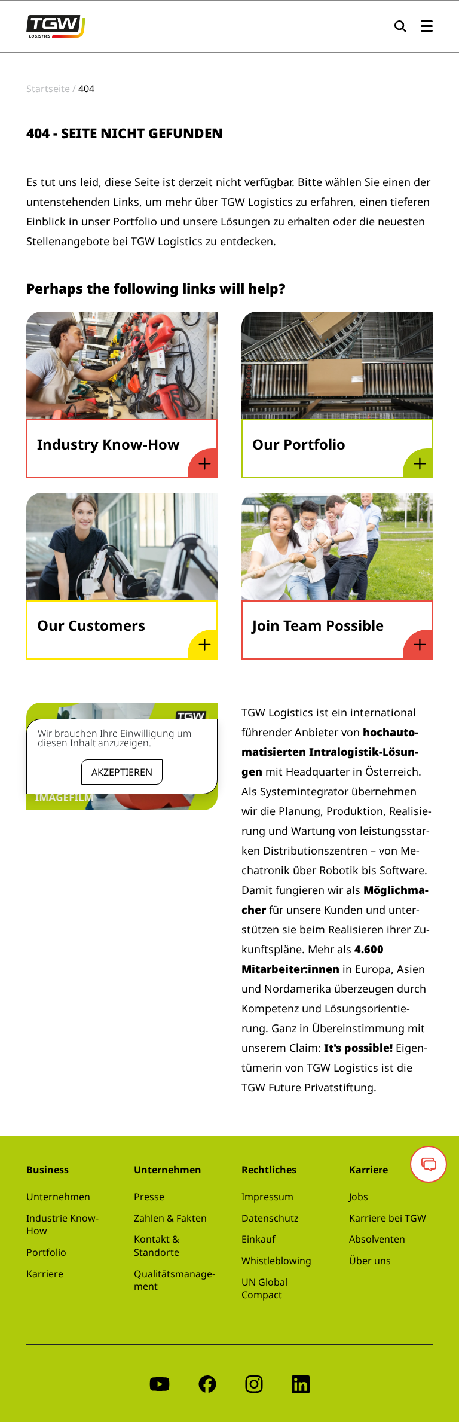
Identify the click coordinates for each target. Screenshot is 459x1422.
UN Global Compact (264, 1288)
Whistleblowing (276, 1260)
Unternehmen (58, 1196)
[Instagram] (254, 1383)
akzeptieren (121, 772)
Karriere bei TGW (387, 1218)
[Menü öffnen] (427, 26)
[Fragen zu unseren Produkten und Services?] (428, 1164)
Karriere (44, 1273)
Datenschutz (270, 1218)
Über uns (370, 1260)
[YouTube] (159, 1383)
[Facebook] (207, 1383)
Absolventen (377, 1239)
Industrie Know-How (62, 1225)
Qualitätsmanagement (174, 1280)
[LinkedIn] (301, 1383)
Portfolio (46, 1252)
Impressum (267, 1196)
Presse (149, 1196)
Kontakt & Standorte (156, 1245)
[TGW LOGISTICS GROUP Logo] (55, 25)
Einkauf (258, 1239)
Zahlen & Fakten (170, 1218)
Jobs (358, 1196)
